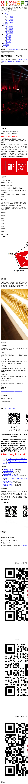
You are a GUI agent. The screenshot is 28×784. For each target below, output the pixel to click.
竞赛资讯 (5, 24)
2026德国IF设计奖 (7, 472)
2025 (5, 408)
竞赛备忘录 (6, 45)
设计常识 (8, 40)
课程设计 (8, 37)
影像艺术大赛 (9, 22)
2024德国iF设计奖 (7, 481)
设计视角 (8, 39)
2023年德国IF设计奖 (8, 482)
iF (7, 408)
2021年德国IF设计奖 (8, 485)
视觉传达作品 (9, 28)
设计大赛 (5, 15)
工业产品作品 (9, 27)
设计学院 (5, 34)
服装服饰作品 (9, 31)
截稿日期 (11, 49)
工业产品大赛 (9, 16)
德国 (10, 408)
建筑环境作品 (9, 30)
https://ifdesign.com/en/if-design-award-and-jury (11, 391)
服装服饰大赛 (9, 21)
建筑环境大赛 (9, 19)
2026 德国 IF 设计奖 (8, 471)
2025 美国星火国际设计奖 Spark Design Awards (15, 478)
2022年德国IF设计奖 (8, 484)
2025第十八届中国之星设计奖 (10, 475)
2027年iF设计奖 (7, 474)
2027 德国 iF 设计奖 (8, 469)
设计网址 (5, 46)
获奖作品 (5, 25)
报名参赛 (5, 43)
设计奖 (14, 408)
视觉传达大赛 (9, 18)
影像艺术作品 (9, 33)
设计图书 (8, 42)
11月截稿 (15, 49)
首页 (4, 13)
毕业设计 (8, 36)
